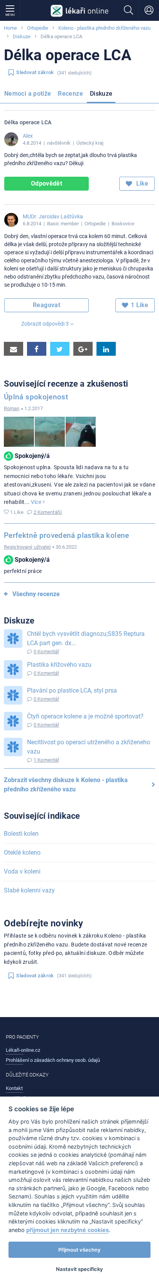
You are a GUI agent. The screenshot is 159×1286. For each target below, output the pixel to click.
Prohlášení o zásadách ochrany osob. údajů (53, 1060)
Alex (28, 136)
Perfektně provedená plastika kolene (66, 535)
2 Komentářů (48, 512)
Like (141, 183)
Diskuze (21, 36)
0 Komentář (46, 651)
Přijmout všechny (79, 1250)
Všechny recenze (36, 594)
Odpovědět (46, 183)
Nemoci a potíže (27, 93)
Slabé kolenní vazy (29, 890)
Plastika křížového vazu (59, 664)
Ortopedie (37, 28)
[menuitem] (29, 94)
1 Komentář (46, 760)
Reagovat (46, 305)
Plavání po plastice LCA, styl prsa (72, 690)
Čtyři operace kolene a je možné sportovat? (85, 716)
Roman (12, 408)
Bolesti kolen (21, 833)
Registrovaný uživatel (27, 547)
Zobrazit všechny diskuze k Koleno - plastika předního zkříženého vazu (66, 784)
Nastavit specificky (79, 1269)
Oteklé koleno (22, 852)
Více (37, 502)
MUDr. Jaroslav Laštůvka (53, 216)
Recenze (70, 93)
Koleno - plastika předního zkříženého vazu (104, 28)
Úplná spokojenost (36, 396)
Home (10, 28)
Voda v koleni (22, 871)
